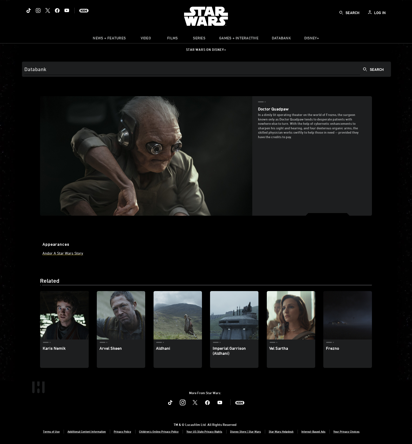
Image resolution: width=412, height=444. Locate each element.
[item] (109, 39)
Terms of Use (51, 431)
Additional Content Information (86, 431)
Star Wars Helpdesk (281, 431)
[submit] (341, 12)
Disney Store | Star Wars (245, 431)
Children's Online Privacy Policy (159, 431)
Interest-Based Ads (313, 431)
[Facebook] (57, 10)
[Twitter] (47, 10)
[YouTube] (66, 10)
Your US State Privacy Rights (204, 431)
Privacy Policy (122, 431)
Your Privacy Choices (346, 431)
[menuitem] (145, 39)
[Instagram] (38, 10)
